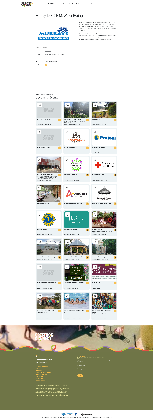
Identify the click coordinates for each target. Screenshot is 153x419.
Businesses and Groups (42, 366)
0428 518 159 (48, 51)
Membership (39, 370)
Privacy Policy (40, 378)
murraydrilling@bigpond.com (51, 61)
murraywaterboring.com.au (51, 57)
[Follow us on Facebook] (46, 65)
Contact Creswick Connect (43, 372)
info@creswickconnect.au (41, 362)
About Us (38, 368)
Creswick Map (39, 376)
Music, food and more (41, 374)
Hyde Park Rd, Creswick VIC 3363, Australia (54, 54)
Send (80, 375)
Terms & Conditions (41, 380)
